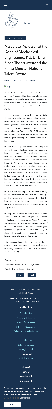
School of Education (26, 317)
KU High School (26, 349)
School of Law (26, 340)
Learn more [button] (25, 398)
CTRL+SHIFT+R (11, 398)
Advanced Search (14, 38)
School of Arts (26, 313)
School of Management (26, 326)
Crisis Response (26, 358)
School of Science (26, 344)
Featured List (26, 353)
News (27, 23)
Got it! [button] (12, 404)
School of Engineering (26, 322)
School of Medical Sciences (26, 331)
